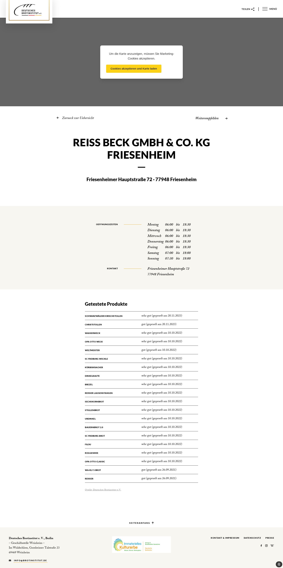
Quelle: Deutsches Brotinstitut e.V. (103, 490)
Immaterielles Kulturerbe (141, 544)
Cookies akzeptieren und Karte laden (134, 68)
